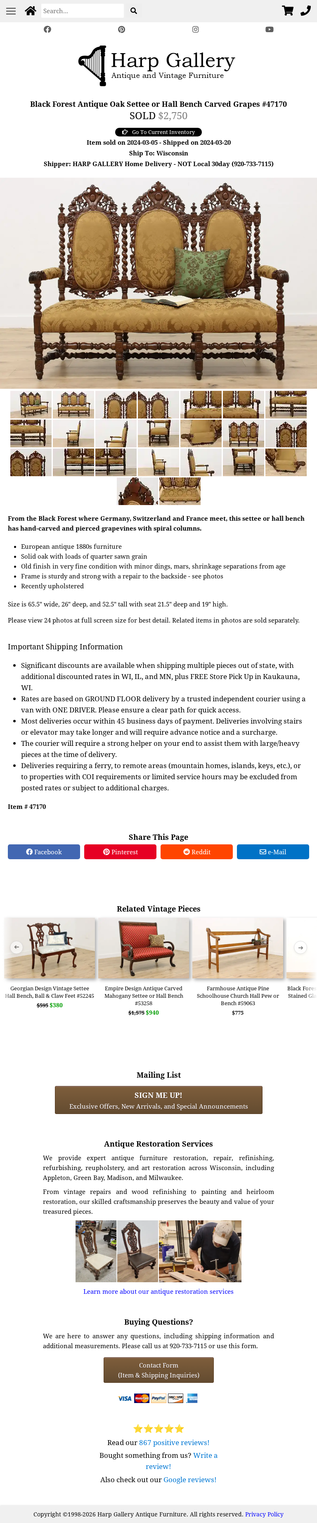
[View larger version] (158, 282)
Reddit (200, 852)
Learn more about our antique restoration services (158, 1291)
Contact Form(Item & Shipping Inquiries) (158, 1370)
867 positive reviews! (174, 1442)
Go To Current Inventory (163, 132)
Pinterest (124, 852)
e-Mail (276, 852)
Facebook (47, 852)
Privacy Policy (264, 1514)
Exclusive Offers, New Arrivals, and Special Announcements (158, 1100)
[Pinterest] (121, 29)
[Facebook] (47, 29)
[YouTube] (270, 29)
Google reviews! (190, 1479)
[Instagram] (195, 29)
